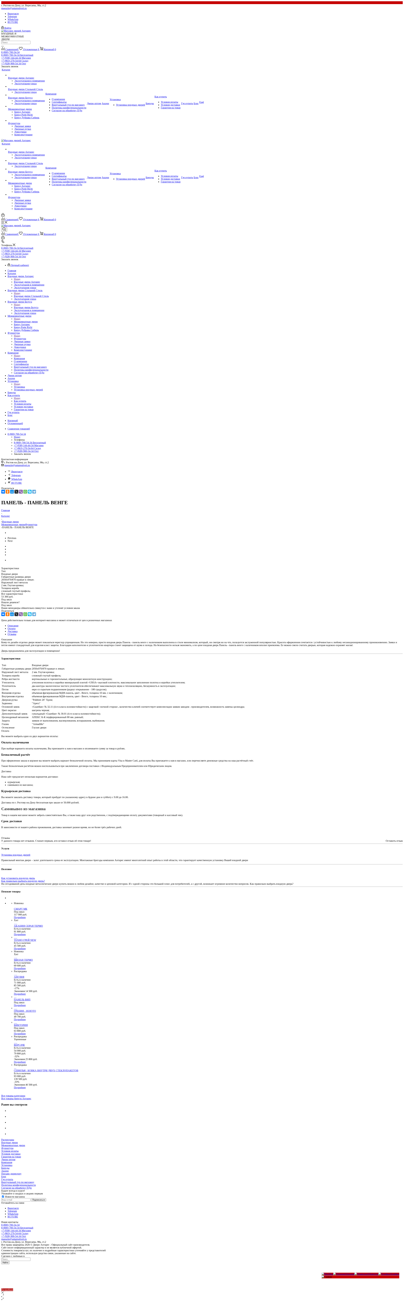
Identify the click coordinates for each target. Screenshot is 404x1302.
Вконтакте (13, 13)
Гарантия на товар (11, 1156)
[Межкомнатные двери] (26, 106)
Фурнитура (20, 338)
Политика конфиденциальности (18, 1185)
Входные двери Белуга (26, 307)
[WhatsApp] (25, 492)
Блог (3, 1176)
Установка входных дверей (15, 855)
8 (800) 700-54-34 (10, 52)
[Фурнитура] (26, 120)
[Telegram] (34, 492)
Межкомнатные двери (26, 321)
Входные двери (9, 1142)
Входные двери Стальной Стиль (31, 296)
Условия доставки (11, 1154)
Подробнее (20, 917)
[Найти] (2, 46)
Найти (5, 1262)
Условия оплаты (10, 1151)
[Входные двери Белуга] (26, 95)
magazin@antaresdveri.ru (14, 8)
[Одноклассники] (7, 492)
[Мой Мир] (12, 492)
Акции (5, 1171)
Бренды (5, 1168)
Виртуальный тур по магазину (17, 1182)
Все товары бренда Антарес (16, 1098)
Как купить (20, 401)
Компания (19, 358)
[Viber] (21, 492)
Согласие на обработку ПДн (16, 1188)
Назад (17, 279)
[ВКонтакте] (3, 492)
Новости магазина (14, 1196)
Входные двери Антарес (27, 282)
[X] (16, 492)
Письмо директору (11, 1173)
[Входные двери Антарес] (26, 75)
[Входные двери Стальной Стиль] (26, 86)
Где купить (7, 1179)
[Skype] (30, 492)
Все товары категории (13, 1095)
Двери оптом (8, 1159)
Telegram (12, 16)
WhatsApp (13, 19)
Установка (19, 386)
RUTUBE (13, 22)
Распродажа (7, 1139)
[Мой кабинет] (3, 215)
